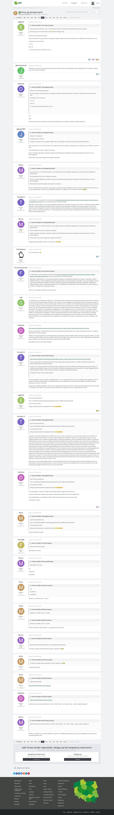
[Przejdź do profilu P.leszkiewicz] (20, 254)
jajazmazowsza (21, 65)
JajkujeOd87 (21, 129)
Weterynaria (61, 800)
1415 (57, 17)
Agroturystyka (17, 780)
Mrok (21, 513)
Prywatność (86, 812)
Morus (21, 165)
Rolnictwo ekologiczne (63, 780)
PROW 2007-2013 (47, 797)
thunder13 (21, 197)
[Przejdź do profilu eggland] (20, 27)
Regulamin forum (77, 812)
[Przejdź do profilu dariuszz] (20, 89)
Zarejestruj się (36, 759)
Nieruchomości (32, 801)
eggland (21, 22)
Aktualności (17, 783)
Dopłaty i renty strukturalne (18, 789)
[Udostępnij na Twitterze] (14, 773)
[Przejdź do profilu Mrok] (20, 518)
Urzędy (59, 797)
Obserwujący (92, 12)
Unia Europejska (62, 794)
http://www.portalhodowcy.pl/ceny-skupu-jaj (40, 685)
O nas (64, 812)
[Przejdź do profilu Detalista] (20, 330)
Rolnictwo (45, 803)
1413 (50, 17)
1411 (43, 17)
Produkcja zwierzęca (48, 794)
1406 (24, 17)
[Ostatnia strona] (68, 18)
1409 (35, 17)
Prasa (44, 786)
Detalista (21, 325)
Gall (21, 297)
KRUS (30, 789)
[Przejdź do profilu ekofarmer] (15, 13)
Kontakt (98, 812)
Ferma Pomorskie (21, 268)
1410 (39, 17)
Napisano (35, 22)
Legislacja (31, 792)
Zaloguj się (77, 759)
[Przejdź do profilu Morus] (20, 170)
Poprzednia (19, 17)
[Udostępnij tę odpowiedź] (99, 22)
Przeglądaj (73, 3)
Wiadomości (61, 803)
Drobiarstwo (44, 14)
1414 (54, 17)
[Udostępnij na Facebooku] (17, 773)
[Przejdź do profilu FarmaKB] (20, 545)
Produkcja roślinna (48, 792)
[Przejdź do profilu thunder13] (20, 202)
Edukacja (16, 799)
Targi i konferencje (62, 789)
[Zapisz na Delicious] (21, 773)
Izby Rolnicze (32, 786)
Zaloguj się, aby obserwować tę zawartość (78, 12)
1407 (28, 17)
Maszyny (31, 794)
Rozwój (60, 786)
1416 (61, 17)
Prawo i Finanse (47, 789)
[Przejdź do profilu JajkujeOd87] (20, 134)
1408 (32, 17)
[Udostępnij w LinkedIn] (26, 773)
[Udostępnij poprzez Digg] (19, 773)
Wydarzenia (61, 805)
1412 (46, 17)
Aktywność (84, 3)
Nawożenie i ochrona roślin (34, 798)
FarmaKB (21, 540)
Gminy (30, 780)
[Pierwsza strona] (14, 18)
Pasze (44, 780)
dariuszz (47, 25)
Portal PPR (64, 3)
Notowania (31, 804)
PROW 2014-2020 (47, 800)
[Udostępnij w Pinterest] (29, 773)
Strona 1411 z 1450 (74, 17)
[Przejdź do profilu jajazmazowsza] (20, 70)
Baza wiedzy (17, 786)
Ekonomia (16, 804)
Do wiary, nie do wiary (20, 793)
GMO (30, 783)
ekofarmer (28, 14)
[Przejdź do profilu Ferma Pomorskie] (20, 273)
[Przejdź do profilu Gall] (20, 302)
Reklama (92, 812)
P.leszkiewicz (21, 249)
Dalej (65, 17)
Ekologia (16, 801)
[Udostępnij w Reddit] (24, 773)
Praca (44, 783)
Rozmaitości (61, 783)
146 (99, 12)
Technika (60, 792)
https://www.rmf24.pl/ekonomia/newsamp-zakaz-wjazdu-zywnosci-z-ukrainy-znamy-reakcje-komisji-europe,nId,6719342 (59, 328)
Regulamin (69, 812)
